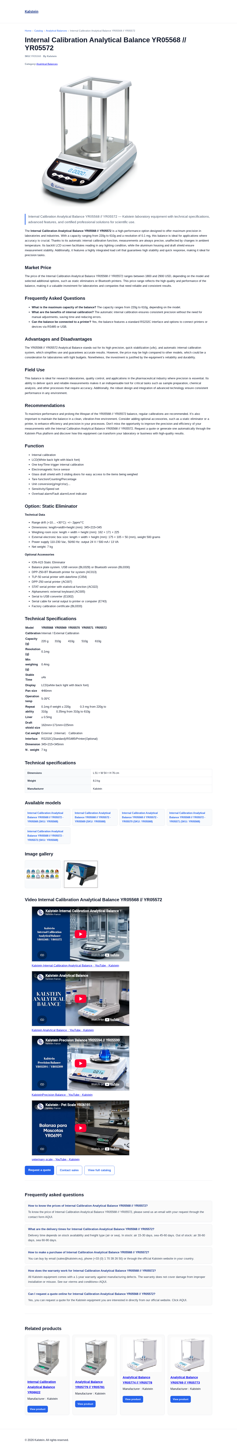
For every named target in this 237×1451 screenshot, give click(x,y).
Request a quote (39, 1170)
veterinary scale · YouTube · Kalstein (55, 1159)
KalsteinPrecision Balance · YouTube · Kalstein (62, 1094)
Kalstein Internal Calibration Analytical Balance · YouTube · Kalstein (75, 965)
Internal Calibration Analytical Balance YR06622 (41, 1387)
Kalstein (31, 11)
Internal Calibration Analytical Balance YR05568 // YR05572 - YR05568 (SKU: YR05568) (45, 817)
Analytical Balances (47, 64)
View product (37, 1409)
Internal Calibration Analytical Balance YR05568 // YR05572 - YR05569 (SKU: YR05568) (93, 817)
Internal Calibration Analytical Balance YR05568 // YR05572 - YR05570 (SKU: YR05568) (140, 817)
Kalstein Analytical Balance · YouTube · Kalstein (63, 1030)
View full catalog (99, 1170)
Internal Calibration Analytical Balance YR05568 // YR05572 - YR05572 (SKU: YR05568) (45, 835)
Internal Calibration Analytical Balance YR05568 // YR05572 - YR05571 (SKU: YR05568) (187, 817)
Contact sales (69, 1170)
